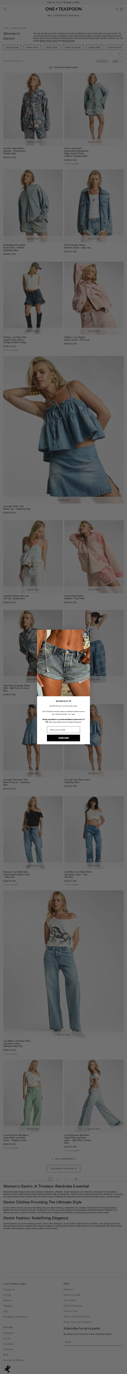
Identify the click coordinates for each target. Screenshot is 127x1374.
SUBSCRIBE (63, 738)
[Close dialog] (86, 634)
